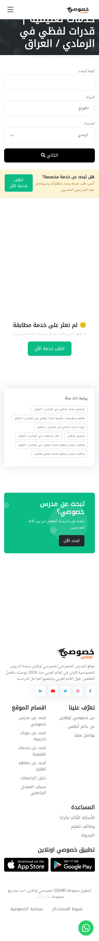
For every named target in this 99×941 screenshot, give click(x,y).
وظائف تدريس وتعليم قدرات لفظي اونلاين (59, 453)
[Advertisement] (49, 258)
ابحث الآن (72, 540)
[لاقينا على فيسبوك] (90, 691)
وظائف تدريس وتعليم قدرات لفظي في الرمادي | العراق (51, 444)
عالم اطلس (43, 897)
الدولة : (90, 97)
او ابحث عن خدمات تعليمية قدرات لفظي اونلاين (63, 57)
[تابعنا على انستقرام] (77, 691)
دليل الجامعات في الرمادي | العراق (38, 435)
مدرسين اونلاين (76, 435)
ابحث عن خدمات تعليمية (32, 751)
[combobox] (49, 108)
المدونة (88, 835)
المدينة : (89, 124)
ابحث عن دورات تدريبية (33, 736)
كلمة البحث (86, 71)
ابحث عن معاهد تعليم (32, 766)
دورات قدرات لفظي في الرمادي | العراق (61, 427)
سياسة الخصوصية (26, 909)
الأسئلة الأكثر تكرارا (77, 817)
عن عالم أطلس (81, 726)
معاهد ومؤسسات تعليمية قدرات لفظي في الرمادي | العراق (49, 418)
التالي (51, 155)
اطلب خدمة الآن (19, 183)
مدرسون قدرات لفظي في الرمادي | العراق (59, 409)
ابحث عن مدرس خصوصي (32, 721)
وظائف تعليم (83, 826)
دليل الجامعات (33, 778)
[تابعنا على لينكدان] (40, 691)
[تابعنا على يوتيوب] (52, 691)
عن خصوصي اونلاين (77, 718)
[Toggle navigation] (10, 10)
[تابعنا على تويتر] (65, 691)
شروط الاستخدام (67, 909)
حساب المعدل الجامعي (33, 790)
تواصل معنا (84, 735)
